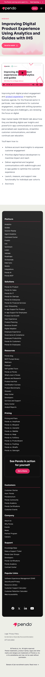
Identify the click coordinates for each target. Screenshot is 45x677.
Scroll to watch (9, 45)
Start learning (34, 2)
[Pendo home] (9, 8)
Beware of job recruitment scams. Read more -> (22, 664)
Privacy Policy (14, 634)
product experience (14, 96)
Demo (35, 8)
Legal (6, 634)
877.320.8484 (9, 640)
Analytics (8, 224)
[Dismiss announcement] (42, 2)
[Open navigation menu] (41, 8)
